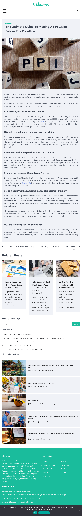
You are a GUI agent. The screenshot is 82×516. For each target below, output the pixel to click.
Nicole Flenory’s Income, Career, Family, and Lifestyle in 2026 (22, 349)
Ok (35, 513)
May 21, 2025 (44, 386)
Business (45, 461)
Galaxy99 (41, 4)
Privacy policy (44, 513)
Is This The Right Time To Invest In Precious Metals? (66, 285)
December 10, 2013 (48, 404)
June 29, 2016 (46, 439)
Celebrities (46, 476)
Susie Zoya (32, 386)
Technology (65, 465)
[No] (79, 510)
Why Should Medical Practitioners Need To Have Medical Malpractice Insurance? (41, 287)
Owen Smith (33, 370)
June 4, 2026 (44, 422)
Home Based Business (50, 469)
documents (26, 183)
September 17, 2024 (47, 370)
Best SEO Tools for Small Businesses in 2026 (16, 334)
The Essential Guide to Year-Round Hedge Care (17, 346)
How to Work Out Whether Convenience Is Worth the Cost (21, 342)
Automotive (65, 472)
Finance (8, 23)
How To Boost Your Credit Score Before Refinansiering (13, 285)
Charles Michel (34, 404)
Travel (63, 476)
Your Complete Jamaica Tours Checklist (41, 383)
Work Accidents (33, 400)
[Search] (77, 11)
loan (42, 122)
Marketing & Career (49, 465)
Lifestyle (45, 472)
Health (63, 469)
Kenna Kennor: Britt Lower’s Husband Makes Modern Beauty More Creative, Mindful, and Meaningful (34, 338)
